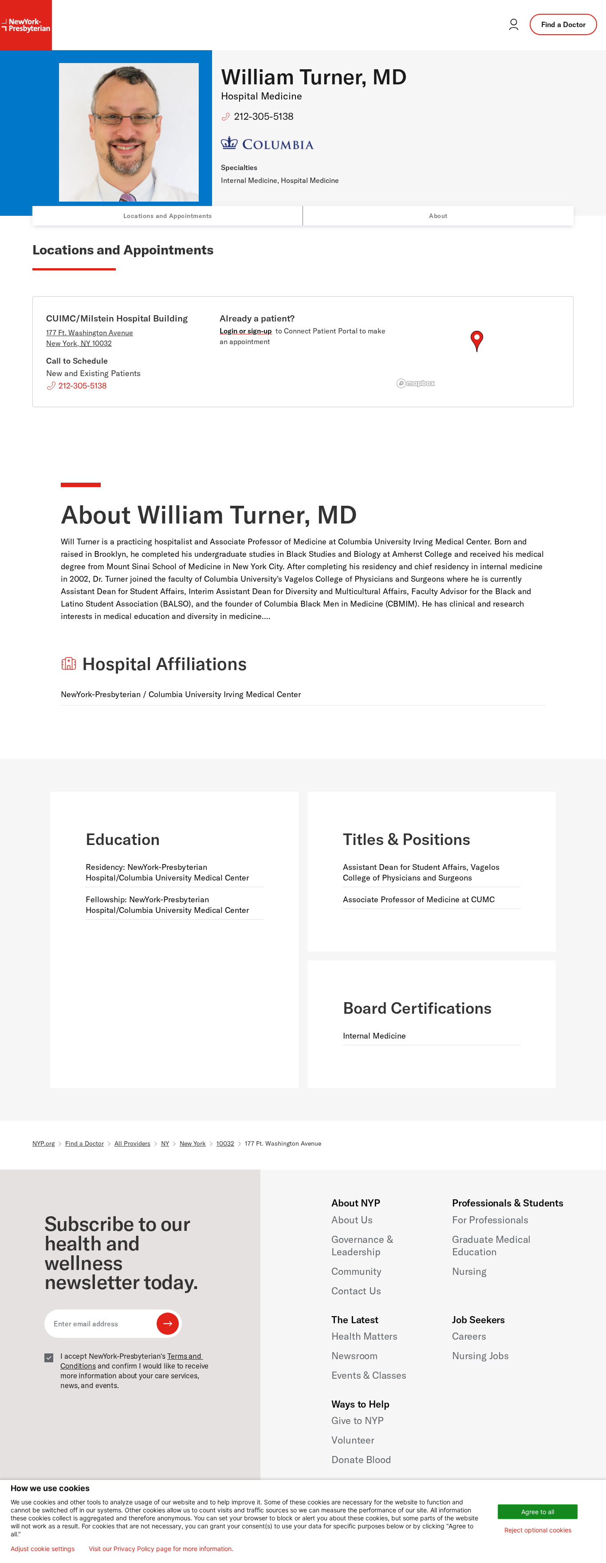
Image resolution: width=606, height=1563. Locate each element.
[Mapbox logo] (415, 383)
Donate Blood (361, 1459)
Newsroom (354, 1355)
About (438, 216)
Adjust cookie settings (43, 1548)
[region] (477, 352)
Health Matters (364, 1336)
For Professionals (490, 1220)
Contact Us (356, 1291)
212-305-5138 (264, 116)
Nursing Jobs (480, 1355)
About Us (352, 1220)
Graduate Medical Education (491, 1245)
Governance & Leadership (362, 1245)
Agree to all (537, 1511)
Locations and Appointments (167, 216)
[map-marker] (477, 341)
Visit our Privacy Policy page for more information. (161, 1548)
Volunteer (352, 1440)
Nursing (469, 1271)
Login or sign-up (246, 330)
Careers (469, 1336)
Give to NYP (357, 1420)
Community (356, 1271)
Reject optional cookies (537, 1530)
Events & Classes (368, 1375)
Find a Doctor (563, 24)
